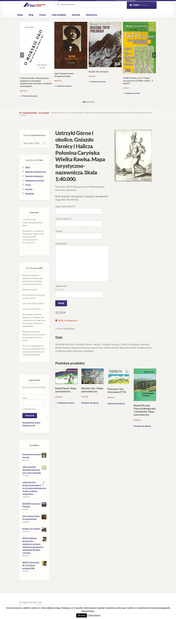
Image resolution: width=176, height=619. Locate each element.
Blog (31, 15)
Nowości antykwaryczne (35, 172)
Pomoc (42, 15)
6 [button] (91, 101)
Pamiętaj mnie (30, 409)
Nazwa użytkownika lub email (33, 387)
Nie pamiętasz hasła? (31, 422)
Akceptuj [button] (81, 615)
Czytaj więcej (93, 615)
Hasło (24, 398)
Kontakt (76, 15)
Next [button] (154, 55)
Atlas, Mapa (44, 113)
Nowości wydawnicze (34, 176)
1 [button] (82, 101)
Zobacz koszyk (28, 425)
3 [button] (86, 101)
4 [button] (88, 101)
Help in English (59, 15)
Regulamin (29, 193)
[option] (36, 58)
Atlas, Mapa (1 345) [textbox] (34, 143)
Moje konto (91, 15)
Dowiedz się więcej (89, 403)
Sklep (20, 15)
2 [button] (84, 101)
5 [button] (89, 101)
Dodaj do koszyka (30, 93)
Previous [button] (22, 55)
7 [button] (93, 101)
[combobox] (34, 143)
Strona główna (29, 113)
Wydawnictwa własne (34, 180)
